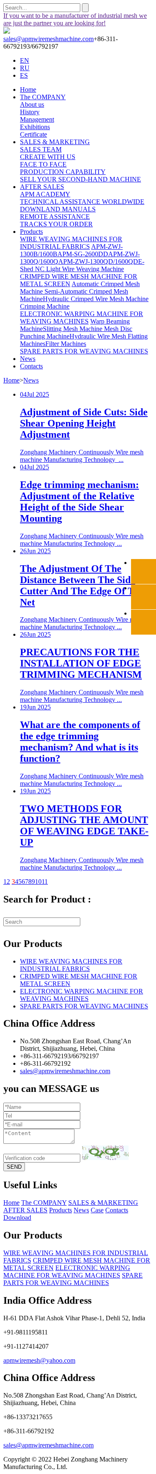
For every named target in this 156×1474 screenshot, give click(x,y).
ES (24, 75)
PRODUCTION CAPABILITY (63, 171)
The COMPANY (43, 97)
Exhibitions (35, 126)
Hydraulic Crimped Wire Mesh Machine (96, 298)
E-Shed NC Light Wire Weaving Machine (82, 265)
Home (28, 89)
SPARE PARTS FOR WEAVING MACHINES (84, 351)
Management (37, 119)
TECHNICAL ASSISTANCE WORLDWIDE (82, 201)
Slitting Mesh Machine (73, 328)
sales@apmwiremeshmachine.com (48, 38)
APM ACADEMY (45, 194)
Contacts (31, 366)
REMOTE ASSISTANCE (55, 216)
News (27, 358)
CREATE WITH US (47, 156)
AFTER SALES (42, 186)
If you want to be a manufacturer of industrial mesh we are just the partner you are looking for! (75, 19)
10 (38, 881)
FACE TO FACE (43, 164)
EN (24, 60)
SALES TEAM (41, 149)
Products (31, 231)
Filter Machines (65, 343)
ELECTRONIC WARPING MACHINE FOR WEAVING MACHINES (81, 317)
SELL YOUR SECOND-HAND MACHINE (80, 179)
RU (25, 67)
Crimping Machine (44, 306)
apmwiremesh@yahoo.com (39, 1360)
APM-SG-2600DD (82, 254)
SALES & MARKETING (55, 141)
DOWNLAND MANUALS (58, 209)
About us (32, 104)
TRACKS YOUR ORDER (56, 224)
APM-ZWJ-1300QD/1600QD (98, 261)
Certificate (33, 134)
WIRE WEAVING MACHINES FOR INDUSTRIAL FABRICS (71, 242)
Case (97, 1210)
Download (17, 1217)
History (30, 111)
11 (45, 881)
